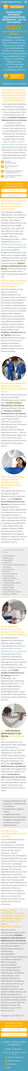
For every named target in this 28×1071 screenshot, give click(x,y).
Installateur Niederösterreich (11, 2)
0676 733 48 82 (10, 177)
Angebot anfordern (15, 195)
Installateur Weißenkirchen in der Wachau (13, 551)
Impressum (17, 1049)
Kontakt (8, 1049)
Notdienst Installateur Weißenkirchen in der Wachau (14, 244)
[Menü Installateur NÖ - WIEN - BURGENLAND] (26, 2)
